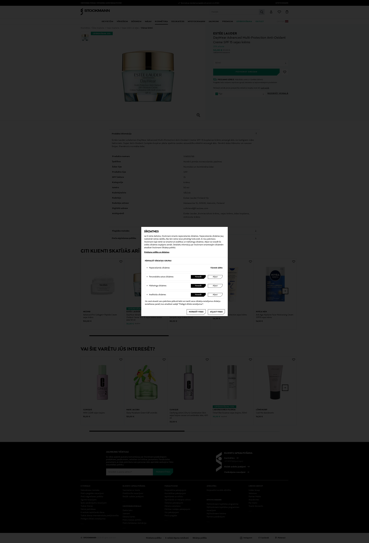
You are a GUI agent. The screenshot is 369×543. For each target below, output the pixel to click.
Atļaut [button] (215, 277)
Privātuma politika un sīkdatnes (156, 252)
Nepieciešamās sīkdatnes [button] (158, 268)
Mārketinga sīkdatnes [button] (156, 286)
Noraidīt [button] (198, 277)
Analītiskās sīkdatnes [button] (156, 294)
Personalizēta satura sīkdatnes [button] (160, 277)
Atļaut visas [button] (216, 312)
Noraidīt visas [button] (196, 312)
